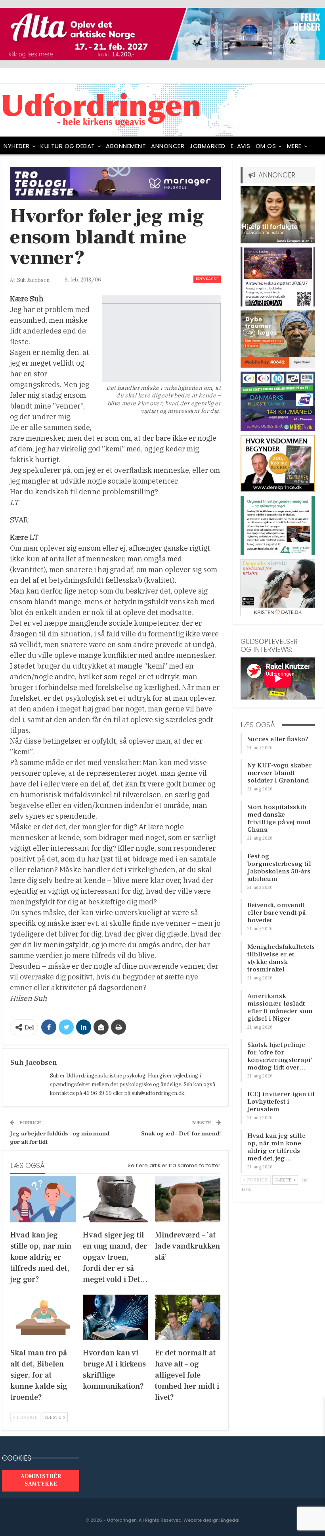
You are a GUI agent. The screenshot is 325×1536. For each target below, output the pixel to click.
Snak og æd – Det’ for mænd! (181, 1133)
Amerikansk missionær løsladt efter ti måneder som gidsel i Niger (280, 1007)
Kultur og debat (67, 146)
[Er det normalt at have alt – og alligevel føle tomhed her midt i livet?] (187, 1317)
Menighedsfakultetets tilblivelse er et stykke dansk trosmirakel (281, 958)
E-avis (240, 146)
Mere (294, 146)
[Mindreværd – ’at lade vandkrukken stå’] (187, 1199)
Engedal (230, 1520)
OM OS (266, 146)
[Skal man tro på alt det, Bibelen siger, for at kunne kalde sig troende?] (43, 1317)
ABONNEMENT (126, 146)
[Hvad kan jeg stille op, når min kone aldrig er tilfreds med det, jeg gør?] (43, 1199)
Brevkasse (207, 279)
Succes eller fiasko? (277, 739)
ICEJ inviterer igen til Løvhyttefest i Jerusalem (281, 1102)
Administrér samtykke (41, 1480)
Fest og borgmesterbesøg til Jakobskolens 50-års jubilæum (279, 867)
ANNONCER (167, 146)
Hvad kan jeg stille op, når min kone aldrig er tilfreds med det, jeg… (276, 1147)
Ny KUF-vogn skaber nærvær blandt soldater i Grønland (279, 773)
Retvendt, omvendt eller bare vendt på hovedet (276, 913)
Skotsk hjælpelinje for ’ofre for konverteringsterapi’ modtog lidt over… (279, 1056)
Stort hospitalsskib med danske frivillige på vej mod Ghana (278, 818)
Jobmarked (207, 146)
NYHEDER (17, 146)
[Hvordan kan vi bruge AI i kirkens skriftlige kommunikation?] (115, 1317)
